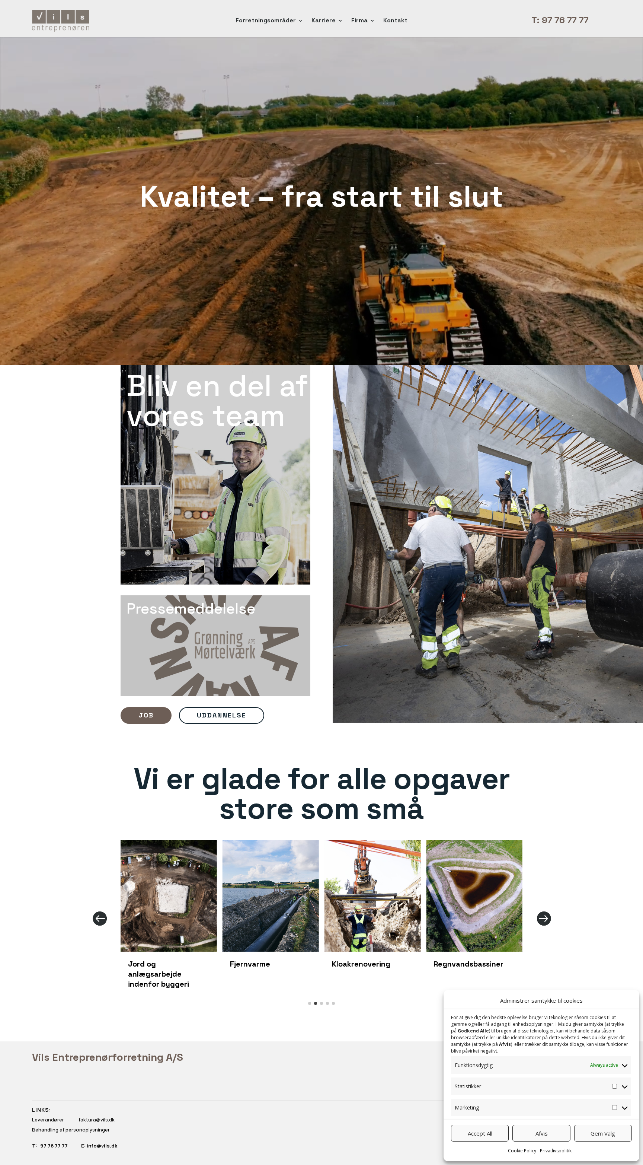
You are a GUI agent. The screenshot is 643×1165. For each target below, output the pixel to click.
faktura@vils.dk (97, 1119)
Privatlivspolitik (556, 1151)
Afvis (541, 1133)
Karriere (323, 21)
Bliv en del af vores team (217, 402)
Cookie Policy (522, 1151)
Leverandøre (47, 1119)
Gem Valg (603, 1133)
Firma (359, 21)
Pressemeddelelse (191, 609)
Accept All (480, 1133)
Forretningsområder (266, 21)
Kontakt (395, 21)
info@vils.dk (101, 1145)
